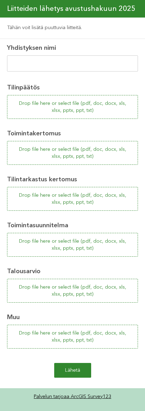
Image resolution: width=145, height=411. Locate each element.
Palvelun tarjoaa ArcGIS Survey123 (72, 396)
